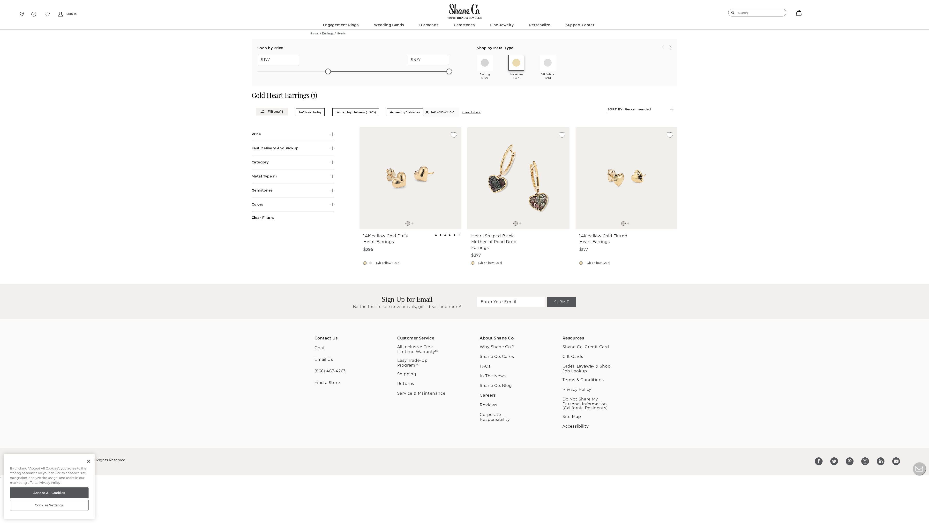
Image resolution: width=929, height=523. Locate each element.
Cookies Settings (49, 505)
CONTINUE (464, 307)
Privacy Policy (49, 483)
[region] (49, 486)
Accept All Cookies (49, 493)
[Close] (88, 461)
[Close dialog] (531, 189)
